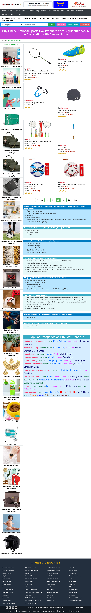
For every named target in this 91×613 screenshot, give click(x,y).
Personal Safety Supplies (76, 598)
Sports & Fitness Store (31, 589)
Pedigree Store (29, 595)
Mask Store (72, 581)
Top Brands (50, 595)
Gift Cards (27, 573)
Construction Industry (49, 611)
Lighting (18, 14)
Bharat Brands (22, 611)
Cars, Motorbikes (7, 578)
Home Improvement (76, 11)
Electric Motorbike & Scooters (33, 600)
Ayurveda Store (6, 600)
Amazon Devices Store (75, 600)
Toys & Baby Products (75, 576)
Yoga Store (72, 567)
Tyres (71, 578)
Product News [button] (60, 4)
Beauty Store (6, 587)
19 (52, 200)
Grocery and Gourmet (31, 578)
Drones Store (73, 592)
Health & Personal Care (53, 567)
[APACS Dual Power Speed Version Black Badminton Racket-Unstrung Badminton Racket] (40, 55)
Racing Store (50, 600)
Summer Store (73, 589)
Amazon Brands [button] (73, 25)
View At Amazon (33, 105)
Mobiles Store (29, 581)
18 (47, 200)
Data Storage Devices (31, 567)
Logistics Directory (76, 611)
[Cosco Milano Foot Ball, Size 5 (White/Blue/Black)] (40, 169)
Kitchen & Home (7, 11)
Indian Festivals (29, 587)
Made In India (51, 584)
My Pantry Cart (34, 611)
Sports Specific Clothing (9, 603)
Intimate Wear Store (30, 603)
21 (63, 200)
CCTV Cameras (6, 581)
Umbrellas (72, 584)
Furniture (43, 11)
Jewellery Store (51, 598)
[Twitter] (9, 607)
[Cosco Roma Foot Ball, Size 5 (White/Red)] (74, 169)
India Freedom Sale (8, 570)
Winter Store (72, 587)
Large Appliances (20, 11)
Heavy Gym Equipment (53, 570)
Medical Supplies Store (53, 581)
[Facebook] (6, 607)
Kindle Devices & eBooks (54, 576)
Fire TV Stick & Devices (31, 570)
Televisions (72, 573)
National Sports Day (8, 567)
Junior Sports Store (7, 589)
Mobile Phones (73, 570)
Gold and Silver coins (31, 576)
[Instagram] (13, 607)
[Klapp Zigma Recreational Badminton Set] (40, 129)
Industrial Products (52, 573)
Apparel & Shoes (7, 573)
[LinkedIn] (16, 607)
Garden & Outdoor (8, 14)
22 (69, 200)
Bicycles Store (73, 595)
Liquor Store (28, 584)
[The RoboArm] (73, 132)
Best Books (11, 611)
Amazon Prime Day (52, 592)
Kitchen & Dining (33, 11)
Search (51, 25)
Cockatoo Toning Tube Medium (34, 103)
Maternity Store (6, 584)
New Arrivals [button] (61, 25)
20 (58, 200)
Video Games (6, 595)
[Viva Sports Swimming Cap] (74, 95)
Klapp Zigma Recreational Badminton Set (37, 141)
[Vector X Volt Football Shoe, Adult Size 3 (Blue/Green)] (74, 51)
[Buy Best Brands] (11, 4)
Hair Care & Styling (7, 592)
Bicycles (4, 576)
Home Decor (64, 11)
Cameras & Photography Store (33, 592)
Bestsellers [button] (85, 25)
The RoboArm (62, 147)
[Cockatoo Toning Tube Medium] (40, 91)
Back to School (6, 598)
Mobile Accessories (52, 578)
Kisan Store (50, 589)
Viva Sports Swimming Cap (67, 110)
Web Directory (63, 611)
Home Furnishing (53, 11)
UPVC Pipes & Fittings (31, 598)
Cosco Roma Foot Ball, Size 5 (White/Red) (71, 184)
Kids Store (50, 587)
